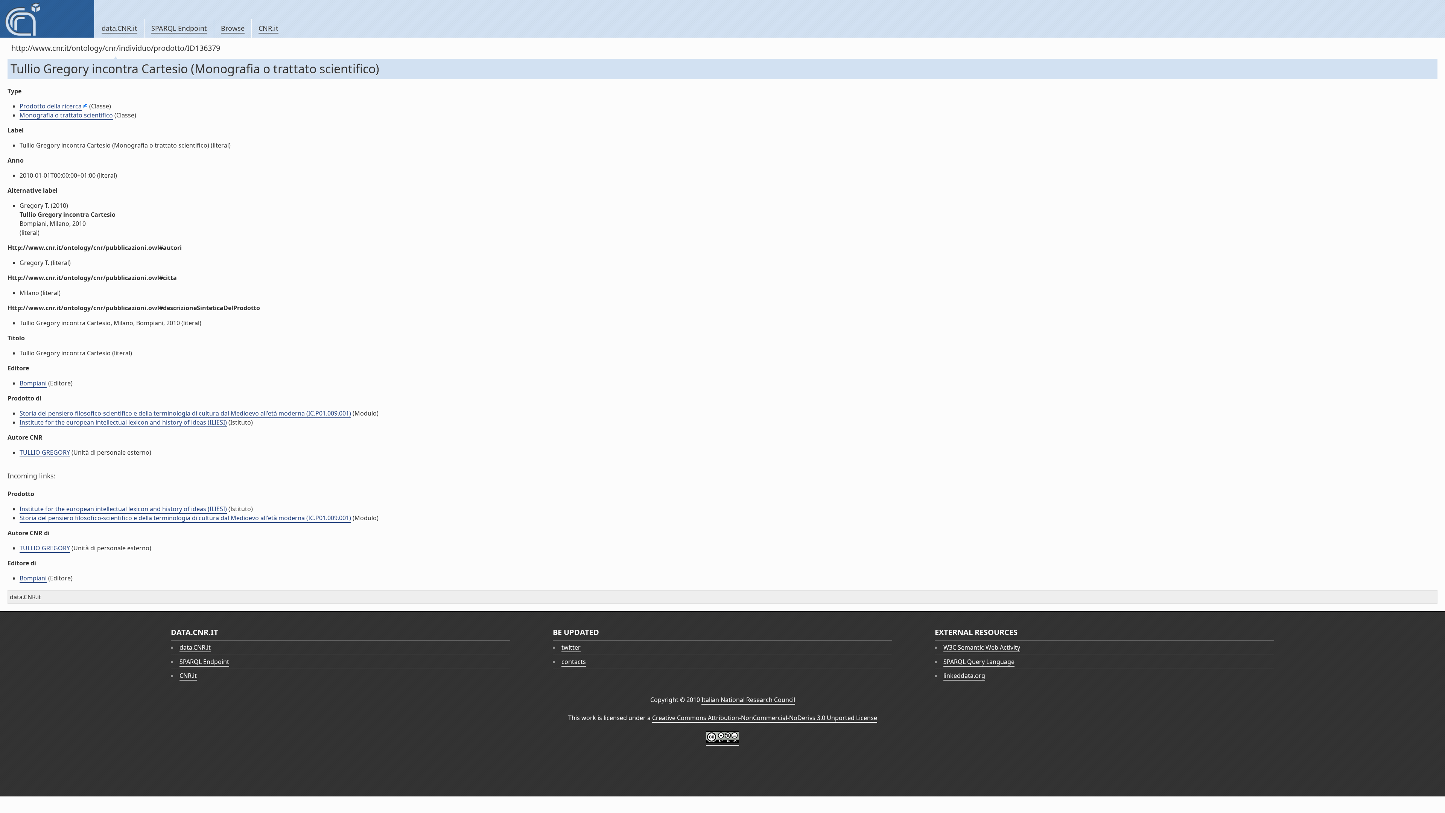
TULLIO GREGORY (45, 452)
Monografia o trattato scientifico (66, 115)
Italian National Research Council (748, 700)
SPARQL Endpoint (179, 28)
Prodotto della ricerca (51, 106)
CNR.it (268, 28)
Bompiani (33, 383)
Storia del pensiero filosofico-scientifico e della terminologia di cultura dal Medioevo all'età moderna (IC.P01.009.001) (185, 413)
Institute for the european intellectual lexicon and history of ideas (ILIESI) (123, 422)
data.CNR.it (119, 28)
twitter (571, 647)
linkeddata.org (964, 675)
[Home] (47, 19)
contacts (573, 662)
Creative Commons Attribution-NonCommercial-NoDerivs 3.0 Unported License (764, 718)
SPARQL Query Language (979, 662)
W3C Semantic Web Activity (981, 647)
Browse (233, 28)
